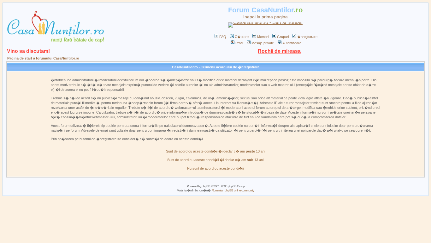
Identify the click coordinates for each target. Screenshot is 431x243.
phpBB (206, 186)
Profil (239, 43)
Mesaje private (262, 43)
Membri (263, 37)
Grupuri (283, 37)
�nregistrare (307, 37)
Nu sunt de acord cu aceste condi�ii (215, 168)
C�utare (242, 37)
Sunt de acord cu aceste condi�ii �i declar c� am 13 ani (215, 151)
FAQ (222, 37)
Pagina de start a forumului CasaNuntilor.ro (43, 58)
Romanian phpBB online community (233, 190)
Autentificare (291, 43)
